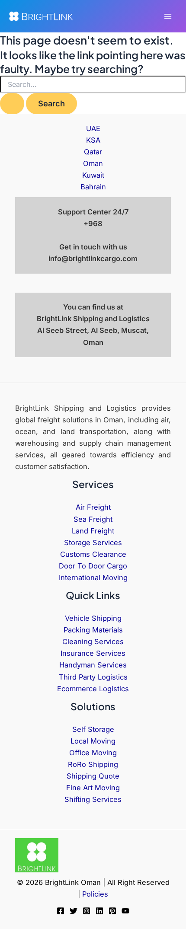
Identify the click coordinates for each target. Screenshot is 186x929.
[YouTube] (125, 911)
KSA (93, 140)
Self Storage (93, 729)
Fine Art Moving (93, 787)
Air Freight (93, 507)
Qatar (93, 151)
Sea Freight (93, 519)
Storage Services (93, 542)
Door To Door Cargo (93, 566)
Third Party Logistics (93, 677)
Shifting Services (93, 799)
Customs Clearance (93, 554)
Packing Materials (93, 630)
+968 (93, 223)
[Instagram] (86, 911)
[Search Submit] (12, 103)
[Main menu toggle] (167, 16)
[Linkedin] (99, 911)
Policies (95, 894)
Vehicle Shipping (93, 618)
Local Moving (93, 741)
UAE (93, 128)
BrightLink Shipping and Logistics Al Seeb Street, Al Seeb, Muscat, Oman (93, 330)
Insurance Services (93, 653)
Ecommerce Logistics (93, 688)
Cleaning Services (93, 641)
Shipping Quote (93, 776)
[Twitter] (73, 911)
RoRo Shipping (93, 764)
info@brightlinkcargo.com (93, 258)
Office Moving (93, 752)
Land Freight (93, 531)
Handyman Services (93, 665)
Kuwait (93, 175)
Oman (93, 163)
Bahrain (93, 186)
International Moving (93, 577)
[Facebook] (60, 911)
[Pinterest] (112, 911)
